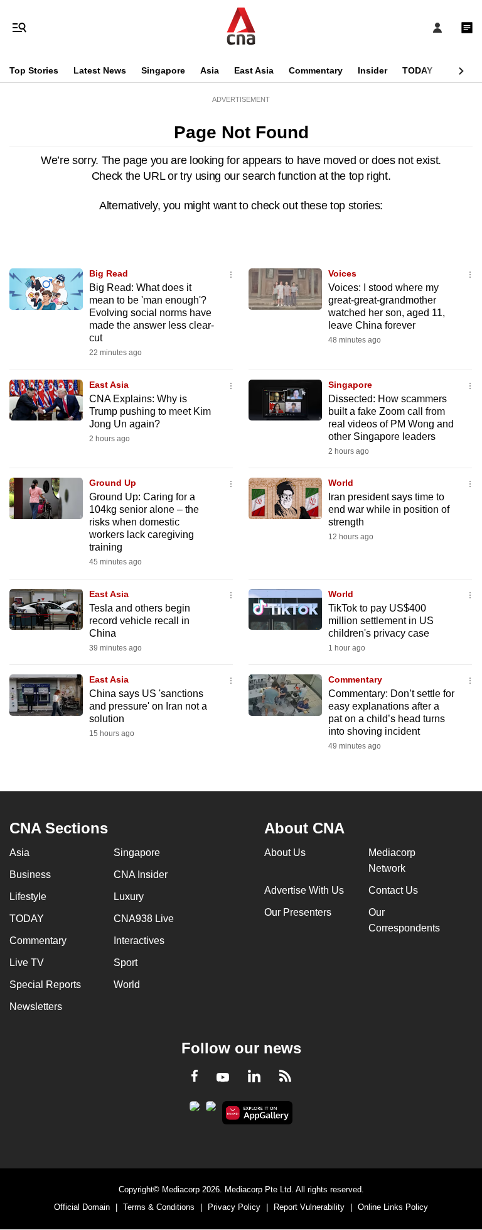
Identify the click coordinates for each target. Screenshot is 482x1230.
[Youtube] (223, 1078)
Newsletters (35, 1006)
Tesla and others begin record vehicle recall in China (139, 621)
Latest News (99, 70)
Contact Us (393, 890)
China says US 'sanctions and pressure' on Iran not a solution (148, 706)
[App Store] (211, 1110)
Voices (342, 273)
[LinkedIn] (254, 1078)
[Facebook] (194, 1078)
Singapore (163, 70)
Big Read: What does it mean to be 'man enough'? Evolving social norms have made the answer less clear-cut (151, 312)
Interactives (139, 940)
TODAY (417, 70)
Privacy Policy (234, 1207)
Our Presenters (297, 912)
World (340, 483)
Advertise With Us (304, 890)
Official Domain (82, 1207)
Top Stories (33, 70)
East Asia (254, 70)
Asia (209, 70)
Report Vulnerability (309, 1207)
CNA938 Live (144, 918)
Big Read (108, 273)
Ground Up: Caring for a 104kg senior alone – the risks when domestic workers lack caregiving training (144, 521)
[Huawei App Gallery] (257, 1113)
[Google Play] (195, 1110)
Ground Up (112, 483)
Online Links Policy (393, 1207)
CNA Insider (141, 874)
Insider (372, 70)
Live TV (26, 962)
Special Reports (45, 984)
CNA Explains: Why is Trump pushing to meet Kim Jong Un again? (150, 411)
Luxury (129, 896)
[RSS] (285, 1078)
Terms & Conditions (159, 1207)
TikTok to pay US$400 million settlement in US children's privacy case (381, 621)
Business (30, 874)
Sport (125, 962)
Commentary (316, 70)
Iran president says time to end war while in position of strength (388, 509)
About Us (285, 852)
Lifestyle (27, 896)
